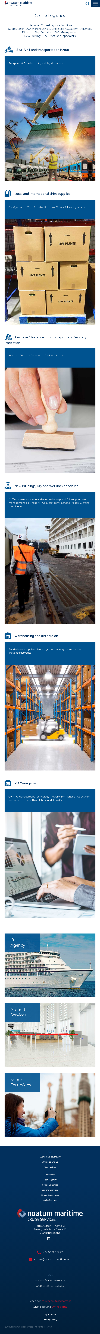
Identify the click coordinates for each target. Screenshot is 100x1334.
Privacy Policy (50, 1319)
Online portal (59, 1307)
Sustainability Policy (50, 1157)
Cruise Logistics (50, 1185)
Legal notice (50, 1314)
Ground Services (50, 1190)
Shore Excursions (50, 1195)
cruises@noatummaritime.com (52, 1259)
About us (50, 1174)
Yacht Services (50, 1200)
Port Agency (50, 1180)
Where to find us (50, 1162)
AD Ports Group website (50, 1286)
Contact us (50, 1167)
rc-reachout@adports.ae (56, 1301)
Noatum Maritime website (50, 1280)
